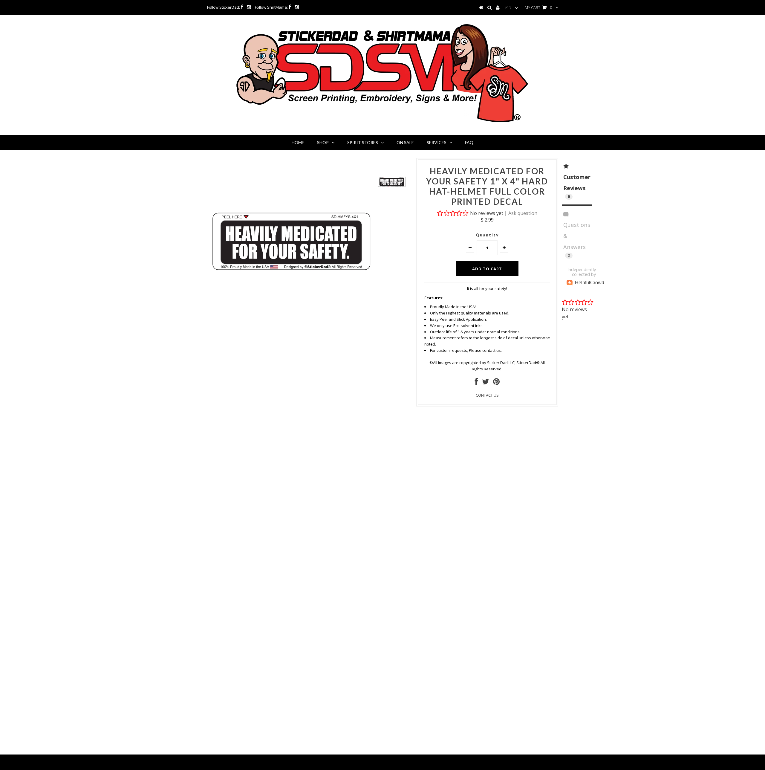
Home (298, 142)
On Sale (405, 142)
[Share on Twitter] (485, 383)
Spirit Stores (362, 142)
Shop (323, 142)
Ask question (522, 213)
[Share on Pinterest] (496, 383)
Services (436, 142)
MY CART (538, 7)
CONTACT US (487, 395)
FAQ (469, 142)
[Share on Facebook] (476, 383)
